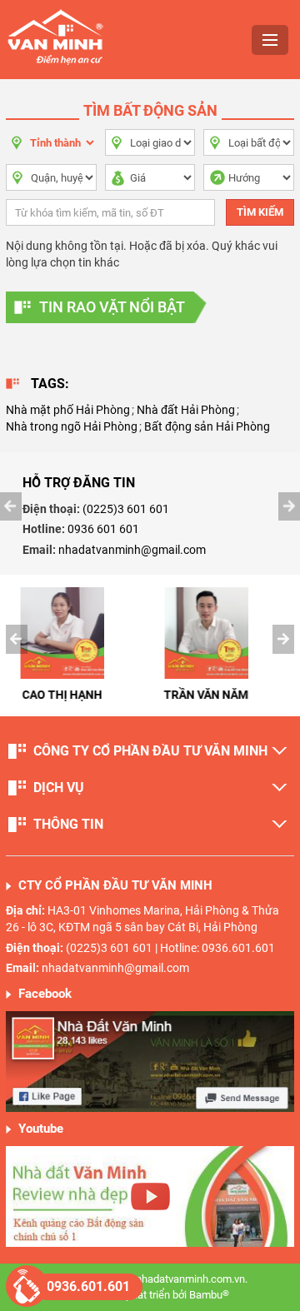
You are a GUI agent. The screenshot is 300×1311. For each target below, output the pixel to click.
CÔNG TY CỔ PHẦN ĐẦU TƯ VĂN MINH (150, 751)
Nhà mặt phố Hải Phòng (68, 409)
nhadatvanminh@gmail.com (132, 549)
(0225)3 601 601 (125, 509)
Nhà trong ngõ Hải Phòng (72, 426)
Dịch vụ (58, 787)
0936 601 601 (103, 529)
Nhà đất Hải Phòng (186, 409)
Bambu (209, 1295)
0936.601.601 (88, 1286)
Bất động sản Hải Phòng (207, 426)
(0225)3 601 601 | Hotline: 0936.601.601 (170, 948)
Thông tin (68, 824)
